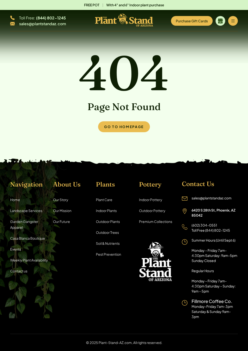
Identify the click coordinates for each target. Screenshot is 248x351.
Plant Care (104, 199)
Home (15, 199)
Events (15, 249)
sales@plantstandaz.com (42, 23)
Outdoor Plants (108, 221)
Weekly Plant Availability (29, 260)
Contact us (18, 271)
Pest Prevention (108, 254)
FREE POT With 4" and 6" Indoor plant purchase (124, 5)
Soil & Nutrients (108, 243)
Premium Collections (155, 221)
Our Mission (62, 210)
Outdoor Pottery (152, 210)
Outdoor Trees (107, 232)
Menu (233, 21)
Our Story (60, 199)
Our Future (61, 221)
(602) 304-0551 (204, 225)
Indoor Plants (106, 210)
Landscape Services (26, 210)
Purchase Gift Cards (192, 21)
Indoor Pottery (150, 199)
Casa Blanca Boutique (27, 238)
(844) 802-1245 (51, 17)
